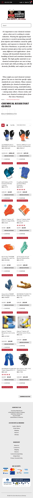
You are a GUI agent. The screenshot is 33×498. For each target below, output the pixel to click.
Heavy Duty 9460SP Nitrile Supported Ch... (9, 294)
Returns (16, 432)
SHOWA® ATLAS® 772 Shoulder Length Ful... (24, 294)
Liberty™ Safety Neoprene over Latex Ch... (8, 333)
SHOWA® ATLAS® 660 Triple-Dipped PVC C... (9, 369)
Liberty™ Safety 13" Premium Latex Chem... (24, 332)
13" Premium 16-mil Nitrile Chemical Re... (23, 257)
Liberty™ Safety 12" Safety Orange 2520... (8, 220)
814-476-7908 (8, 2)
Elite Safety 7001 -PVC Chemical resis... (24, 369)
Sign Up (19, 426)
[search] (17, 2)
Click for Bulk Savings (7, 163)
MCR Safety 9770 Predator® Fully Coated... (7, 183)
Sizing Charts (16, 456)
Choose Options (9, 155)
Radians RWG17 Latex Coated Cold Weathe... (24, 145)
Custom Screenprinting (16, 454)
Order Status (16, 428)
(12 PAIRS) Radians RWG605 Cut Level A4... (9, 145)
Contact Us (16, 447)
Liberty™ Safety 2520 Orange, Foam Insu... (23, 220)
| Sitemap (24, 495)
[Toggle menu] (2, 3)
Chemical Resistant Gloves (13, 99)
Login (21, 2)
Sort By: (12, 125)
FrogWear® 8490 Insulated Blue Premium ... (22, 183)
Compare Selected (25, 396)
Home (2, 99)
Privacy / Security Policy (17, 458)
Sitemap (16, 434)
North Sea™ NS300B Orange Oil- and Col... (8, 257)
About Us (16, 445)
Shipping (16, 430)
